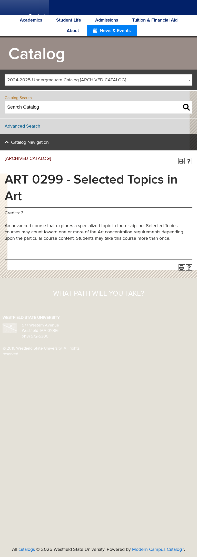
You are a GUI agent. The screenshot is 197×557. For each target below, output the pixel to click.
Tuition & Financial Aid (155, 20)
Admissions (106, 20)
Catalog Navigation (30, 142)
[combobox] (98, 80)
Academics (31, 20)
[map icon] (10, 327)
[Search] (186, 107)
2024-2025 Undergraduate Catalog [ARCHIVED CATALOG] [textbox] (66, 80)
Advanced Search (22, 126)
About (73, 30)
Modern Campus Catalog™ (158, 549)
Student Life (68, 20)
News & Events (115, 30)
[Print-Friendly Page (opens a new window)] (181, 161)
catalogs (26, 549)
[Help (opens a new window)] (189, 161)
